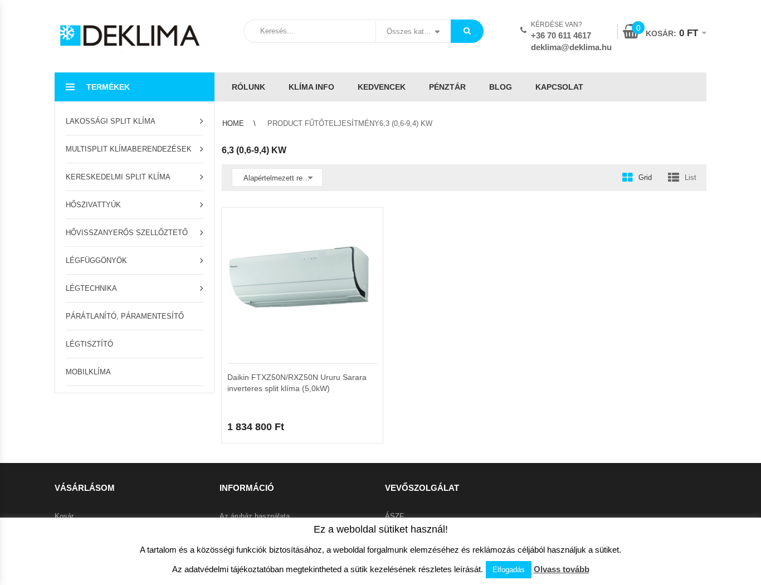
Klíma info (311, 86)
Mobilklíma (88, 372)
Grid (645, 177)
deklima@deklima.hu (571, 47)
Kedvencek (382, 86)
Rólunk (248, 86)
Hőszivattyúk (93, 205)
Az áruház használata (254, 516)
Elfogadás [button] (508, 570)
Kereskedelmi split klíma (118, 177)
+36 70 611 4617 (561, 35)
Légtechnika (91, 288)
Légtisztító (89, 344)
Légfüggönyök (96, 260)
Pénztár (447, 86)
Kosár (64, 516)
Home (233, 123)
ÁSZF (394, 516)
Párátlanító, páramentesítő (125, 316)
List (690, 177)
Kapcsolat (559, 86)
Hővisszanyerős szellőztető (127, 232)
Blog (500, 86)
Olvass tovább (561, 569)
